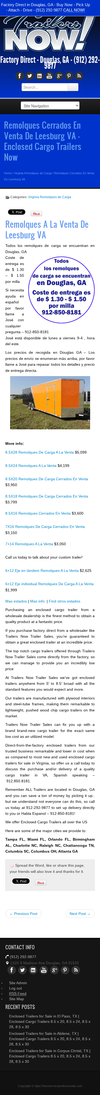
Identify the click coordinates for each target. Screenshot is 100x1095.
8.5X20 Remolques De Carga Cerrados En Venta (46, 479)
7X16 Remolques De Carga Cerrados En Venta (45, 526)
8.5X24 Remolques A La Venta (31, 465)
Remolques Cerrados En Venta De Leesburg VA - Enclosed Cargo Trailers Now (42, 141)
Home (8, 173)
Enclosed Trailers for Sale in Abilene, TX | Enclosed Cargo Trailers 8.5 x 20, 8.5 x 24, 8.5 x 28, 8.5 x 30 (49, 1038)
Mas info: (38, 601)
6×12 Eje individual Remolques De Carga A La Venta (49, 584)
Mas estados (16, 601)
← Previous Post (23, 913)
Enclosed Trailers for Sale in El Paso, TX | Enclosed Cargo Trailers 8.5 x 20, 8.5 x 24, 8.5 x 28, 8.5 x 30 (49, 1021)
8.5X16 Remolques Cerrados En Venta (38, 513)
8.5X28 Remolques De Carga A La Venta (40, 452)
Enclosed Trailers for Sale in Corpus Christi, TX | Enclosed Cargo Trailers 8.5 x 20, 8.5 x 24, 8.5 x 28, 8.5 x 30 (49, 1056)
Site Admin (18, 983)
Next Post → (80, 913)
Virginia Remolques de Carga (33, 173)
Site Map (16, 999)
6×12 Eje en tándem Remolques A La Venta (42, 570)
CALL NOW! (74, 10)
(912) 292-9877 (23, 957)
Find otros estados (64, 601)
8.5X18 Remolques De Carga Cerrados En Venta (46, 496)
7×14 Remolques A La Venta (29, 544)
